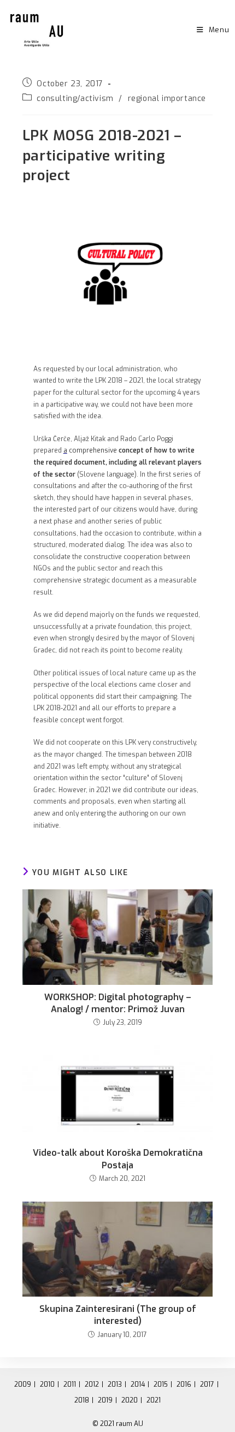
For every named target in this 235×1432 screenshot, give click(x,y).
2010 (47, 1384)
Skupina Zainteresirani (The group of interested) (117, 1315)
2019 (105, 1400)
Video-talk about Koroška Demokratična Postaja (118, 1158)
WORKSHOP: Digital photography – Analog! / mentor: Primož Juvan (117, 1003)
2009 (22, 1384)
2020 (129, 1400)
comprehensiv (90, 450)
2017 (207, 1384)
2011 (69, 1384)
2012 (92, 1384)
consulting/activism (75, 98)
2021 (153, 1400)
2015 (161, 1384)
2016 (184, 1384)
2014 (138, 1384)
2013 (115, 1384)
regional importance (167, 98)
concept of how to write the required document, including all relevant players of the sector (117, 462)
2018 (81, 1400)
